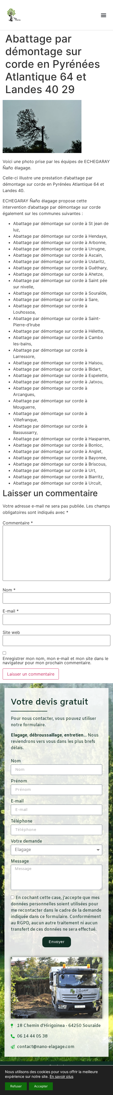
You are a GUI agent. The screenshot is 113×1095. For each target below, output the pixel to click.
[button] (103, 15)
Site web (11, 632)
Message (20, 861)
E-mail (11, 611)
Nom (9, 590)
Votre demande (26, 841)
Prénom (19, 781)
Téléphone (21, 821)
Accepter (41, 1086)
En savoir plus (61, 1076)
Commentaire (18, 523)
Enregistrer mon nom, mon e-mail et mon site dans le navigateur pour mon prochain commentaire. (55, 660)
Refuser (16, 1086)
